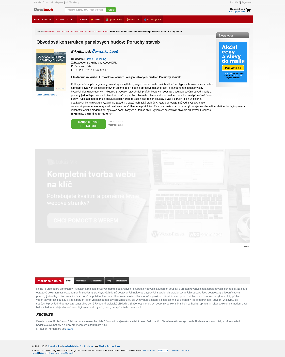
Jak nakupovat (56, 2)
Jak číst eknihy (72, 2)
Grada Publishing (96, 59)
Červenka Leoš (105, 51)
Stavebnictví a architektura (96, 31)
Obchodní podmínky (180, 350)
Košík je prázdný (237, 11)
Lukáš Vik (54, 346)
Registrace (246, 2)
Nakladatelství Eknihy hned (78, 346)
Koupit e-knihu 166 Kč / (88, 124)
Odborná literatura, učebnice (70, 31)
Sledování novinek (109, 346)
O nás (45, 2)
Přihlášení (235, 2)
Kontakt (37, 2)
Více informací (148, 350)
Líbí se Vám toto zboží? (46, 94)
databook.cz (50, 31)
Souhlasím (163, 350)
